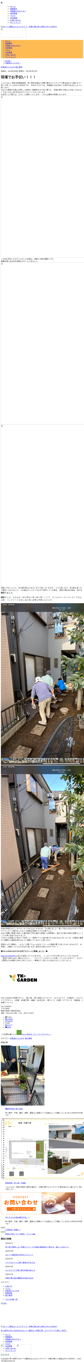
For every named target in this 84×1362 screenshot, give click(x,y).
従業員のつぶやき (17, 1038)
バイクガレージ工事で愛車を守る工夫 (20, 1262)
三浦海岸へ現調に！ (13, 1230)
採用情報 (13, 13)
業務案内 (13, 9)
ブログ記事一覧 (11, 1299)
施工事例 (28, 1038)
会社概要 (13, 18)
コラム (7, 1288)
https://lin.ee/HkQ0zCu (9, 956)
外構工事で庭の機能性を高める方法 (19, 1278)
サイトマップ (15, 23)
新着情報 (8, 1293)
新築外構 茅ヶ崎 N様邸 (15, 1183)
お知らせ (8, 1286)
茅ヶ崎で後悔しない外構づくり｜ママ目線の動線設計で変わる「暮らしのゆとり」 (37, 1247)
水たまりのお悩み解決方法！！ (17, 1217)
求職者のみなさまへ (18, 11)
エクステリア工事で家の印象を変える (20, 1270)
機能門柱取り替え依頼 (14, 1109)
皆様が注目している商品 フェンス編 (20, 1234)
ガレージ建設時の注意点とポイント (19, 1255)
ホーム (13, 6)
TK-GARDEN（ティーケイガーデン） (36, 1034)
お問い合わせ (15, 20)
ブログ (13, 16)
